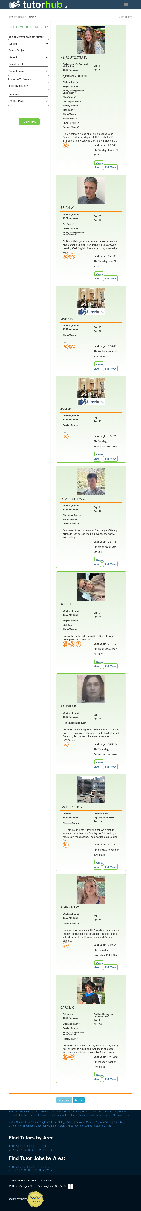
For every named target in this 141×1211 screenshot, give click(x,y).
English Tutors (72, 1111)
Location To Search (19, 79)
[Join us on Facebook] (70, 1186)
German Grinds (83, 1125)
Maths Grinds (16, 1122)
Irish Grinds (31, 1122)
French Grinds (26, 1125)
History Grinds (65, 1125)
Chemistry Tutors (27, 1115)
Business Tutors (108, 1111)
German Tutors (103, 1115)
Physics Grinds (103, 1122)
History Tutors (85, 1115)
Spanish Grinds (102, 1125)
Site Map (13, 1111)
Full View (110, 167)
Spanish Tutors (121, 1115)
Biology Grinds (66, 1122)
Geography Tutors (65, 1115)
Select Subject (17, 50)
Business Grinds (84, 1122)
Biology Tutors (89, 1111)
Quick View (98, 165)
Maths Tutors (41, 1111)
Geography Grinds (46, 1125)
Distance (14, 94)
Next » (78, 1100)
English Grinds (48, 1122)
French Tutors (45, 1115)
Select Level (16, 64)
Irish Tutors (56, 1111)
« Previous (64, 1100)
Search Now (29, 121)
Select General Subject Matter (26, 36)
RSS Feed (25, 1111)
